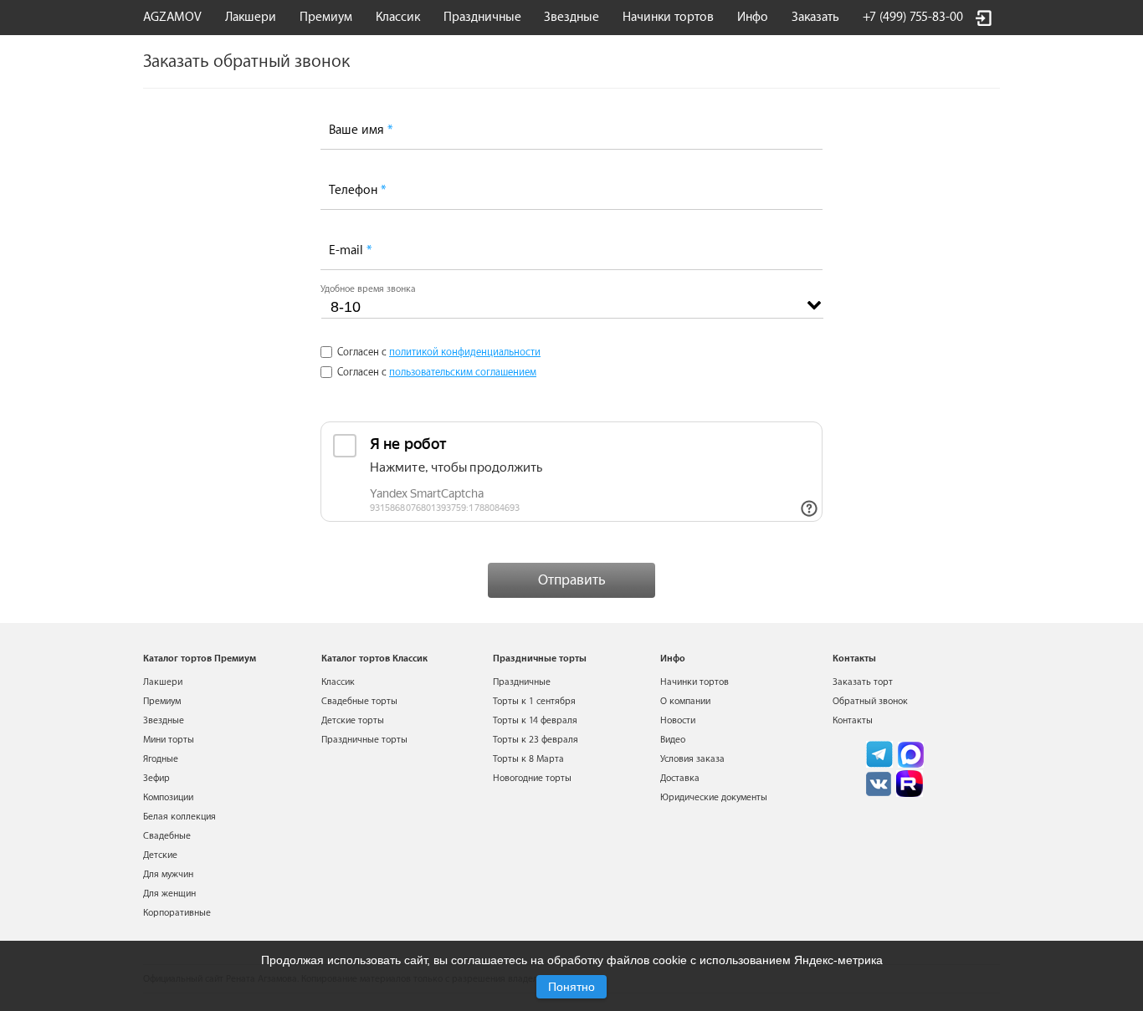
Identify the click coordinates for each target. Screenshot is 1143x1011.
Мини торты (168, 739)
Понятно (571, 986)
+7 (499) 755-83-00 (913, 17)
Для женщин (169, 893)
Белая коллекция (179, 816)
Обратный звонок (870, 701)
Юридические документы (713, 797)
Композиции (168, 797)
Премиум (162, 701)
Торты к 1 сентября (534, 701)
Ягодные (160, 758)
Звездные (571, 17)
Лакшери (250, 17)
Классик (338, 682)
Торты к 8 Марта (528, 758)
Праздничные (522, 682)
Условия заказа (692, 758)
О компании (685, 701)
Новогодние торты (532, 778)
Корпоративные (177, 912)
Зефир (156, 778)
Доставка (680, 778)
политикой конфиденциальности (465, 352)
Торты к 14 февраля (535, 720)
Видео (672, 739)
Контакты (853, 720)
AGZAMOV (172, 17)
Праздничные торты (364, 739)
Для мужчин (168, 874)
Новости (677, 720)
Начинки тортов (668, 17)
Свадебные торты (359, 701)
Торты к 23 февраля (535, 739)
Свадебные (167, 835)
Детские (160, 855)
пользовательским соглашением (462, 372)
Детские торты (352, 720)
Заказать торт (863, 682)
